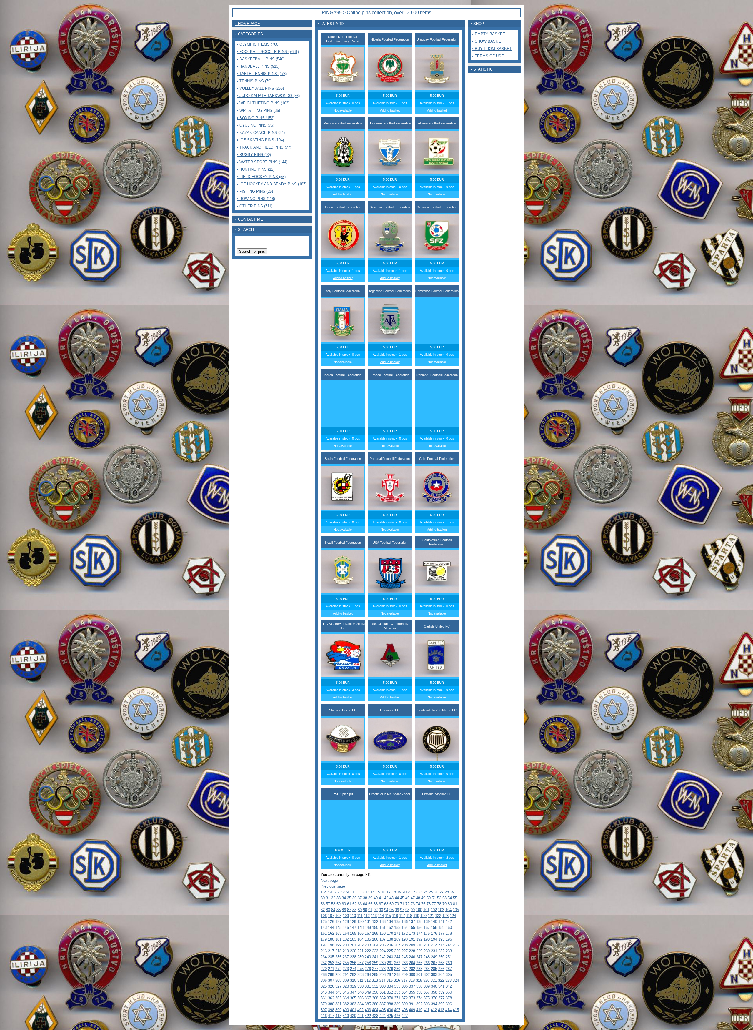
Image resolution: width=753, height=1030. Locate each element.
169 (382, 933)
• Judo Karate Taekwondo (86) (268, 96)
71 (402, 904)
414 (448, 1010)
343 (324, 992)
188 (390, 939)
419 (346, 1016)
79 (444, 904)
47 (413, 898)
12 (362, 892)
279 (390, 968)
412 (434, 1010)
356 (419, 992)
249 (434, 957)
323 (448, 980)
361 (324, 998)
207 (397, 945)
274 (353, 968)
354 (405, 992)
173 (412, 933)
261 (390, 963)
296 (382, 974)
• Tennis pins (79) (254, 81)
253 (331, 963)
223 (375, 951)
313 (375, 980)
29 (452, 892)
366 (360, 998)
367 (368, 998)
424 (382, 1016)
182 (346, 939)
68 (386, 904)
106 (324, 915)
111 (360, 915)
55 (455, 898)
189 (397, 939)
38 (365, 898)
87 (349, 910)
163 (338, 933)
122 (438, 915)
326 (331, 986)
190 (405, 939)
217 (331, 951)
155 (412, 927)
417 (331, 1016)
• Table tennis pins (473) (262, 73)
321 (434, 980)
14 (373, 892)
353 (397, 992)
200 (346, 945)
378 (449, 998)
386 (375, 1004)
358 (434, 992)
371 (397, 998)
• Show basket (487, 41)
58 (333, 904)
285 (434, 968)
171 (397, 933)
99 (413, 910)
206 (390, 945)
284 (427, 968)
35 (349, 898)
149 (368, 927)
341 (441, 986)
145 (338, 927)
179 (324, 939)
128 (346, 921)
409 (412, 1010)
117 (402, 915)
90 (365, 910)
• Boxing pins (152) (255, 118)
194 (434, 939)
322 (441, 980)
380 (331, 1004)
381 (338, 1004)
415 (456, 1010)
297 (390, 974)
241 (375, 957)
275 (360, 968)
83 (328, 910)
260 (382, 963)
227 (405, 951)
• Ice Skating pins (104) (260, 140)
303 (434, 974)
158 (434, 927)
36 (354, 898)
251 (449, 957)
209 (412, 945)
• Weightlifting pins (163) (263, 103)
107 (331, 915)
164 (346, 933)
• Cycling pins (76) (255, 125)
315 (390, 980)
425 (390, 1016)
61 (349, 904)
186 (375, 939)
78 (439, 904)
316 (397, 980)
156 (419, 927)
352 (390, 992)
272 (338, 968)
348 (360, 992)
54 (450, 898)
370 (390, 998)
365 (353, 998)
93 (381, 910)
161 (324, 933)
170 (390, 933)
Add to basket (390, 110)
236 (338, 957)
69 (391, 904)
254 (338, 963)
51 (434, 898)
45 (402, 898)
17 (389, 892)
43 (391, 898)
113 (374, 915)
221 (360, 951)
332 (375, 986)
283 (419, 968)
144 (331, 927)
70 (397, 904)
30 (323, 898)
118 (409, 915)
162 (331, 933)
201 (353, 945)
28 (447, 892)
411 (426, 1010)
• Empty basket (488, 34)
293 (360, 974)
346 (346, 992)
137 (412, 921)
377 (441, 998)
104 (448, 910)
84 (333, 910)
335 (397, 986)
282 (412, 968)
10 (352, 892)
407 (397, 1010)
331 (368, 986)
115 (388, 915)
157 (427, 927)
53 (444, 898)
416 (324, 1016)
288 (324, 974)
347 (353, 992)
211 (426, 945)
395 (441, 1004)
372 (405, 998)
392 (419, 1004)
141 (441, 921)
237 (346, 957)
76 (429, 904)
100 (419, 910)
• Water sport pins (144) (262, 162)
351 (382, 992)
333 (382, 986)
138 (419, 921)
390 (405, 1004)
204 (375, 945)
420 (353, 1016)
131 (368, 921)
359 (441, 992)
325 (324, 986)
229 (419, 951)
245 (405, 957)
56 (323, 904)
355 (412, 992)
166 (360, 933)
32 (333, 898)
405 (382, 1010)
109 (346, 915)
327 (338, 986)
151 (382, 927)
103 (441, 910)
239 (360, 957)
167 (368, 933)
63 (360, 904)
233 (449, 951)
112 (367, 915)
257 (360, 963)
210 (419, 945)
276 (368, 968)
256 (353, 963)
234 (324, 957)
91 (370, 910)
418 (338, 1016)
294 (368, 974)
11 (357, 892)
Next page (329, 880)
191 (412, 939)
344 (331, 992)
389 (397, 1004)
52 (439, 898)
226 (397, 951)
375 (427, 998)
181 (338, 939)
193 (427, 939)
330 (360, 986)
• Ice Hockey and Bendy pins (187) (271, 184)
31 (328, 898)
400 (346, 1010)
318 (412, 980)
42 (386, 898)
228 (412, 951)
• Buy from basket (492, 48)
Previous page (333, 886)
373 (412, 998)
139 (427, 921)
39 (370, 898)
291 (346, 974)
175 (427, 933)
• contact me (249, 219)
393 (427, 1004)
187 (382, 939)
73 (413, 904)
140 (434, 921)
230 (427, 951)
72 (407, 904)
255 (346, 963)
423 (375, 1016)
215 (456, 945)
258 (368, 963)
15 (378, 892)
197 (324, 945)
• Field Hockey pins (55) (261, 176)
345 (338, 992)
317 (404, 980)
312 (367, 980)
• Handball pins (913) (258, 66)
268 (441, 963)
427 (405, 1016)
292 (353, 974)
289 (331, 974)
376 (434, 998)
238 (353, 957)
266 (427, 963)
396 (449, 1004)
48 (418, 898)
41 (381, 898)
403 (368, 1010)
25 (431, 892)
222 (368, 951)
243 (390, 957)
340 (434, 986)
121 (431, 915)
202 (360, 945)
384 (360, 1004)
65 (370, 904)
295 (375, 974)
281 (405, 968)
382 (346, 1004)
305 (449, 974)
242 (382, 957)
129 (353, 921)
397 (324, 1010)
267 (434, 963)
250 (441, 957)
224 (382, 951)
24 (426, 892)
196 (449, 939)
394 (434, 1004)
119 (416, 915)
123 (445, 915)
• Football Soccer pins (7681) (268, 51)
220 (353, 951)
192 (419, 939)
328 (346, 986)
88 (354, 910)
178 (449, 933)
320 (426, 980)
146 (346, 927)
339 (427, 986)
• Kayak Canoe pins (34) (261, 132)
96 (397, 910)
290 (338, 974)
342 (449, 986)
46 (407, 898)
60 (344, 904)
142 (449, 921)
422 (368, 1016)
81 (455, 904)
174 (419, 933)
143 (324, 927)
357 (427, 992)
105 (456, 910)
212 (434, 945)
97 (402, 910)
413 (441, 1010)
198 (331, 945)
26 (436, 892)
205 (382, 945)
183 (353, 939)
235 (331, 957)
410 (419, 1010)
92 (376, 910)
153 (397, 927)
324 (456, 980)
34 (344, 898)
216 (324, 951)
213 (441, 945)
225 (390, 951)
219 (346, 951)
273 (346, 968)
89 (360, 910)
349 (368, 992)
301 (419, 974)
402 (360, 1010)
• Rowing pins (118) (256, 199)
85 (338, 910)
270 (324, 968)
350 (375, 992)
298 (397, 974)
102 (434, 910)
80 (450, 904)
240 (368, 957)
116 (395, 915)
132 (375, 921)
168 (375, 933)
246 (412, 957)
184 (360, 939)
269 (449, 963)
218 (338, 951)
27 (441, 892)
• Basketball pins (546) (260, 59)
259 (375, 963)
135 (397, 921)
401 (353, 1010)
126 (331, 921)
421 (360, 1016)
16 (383, 892)
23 (420, 892)
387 (382, 1004)
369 (382, 998)
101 (426, 910)
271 (331, 968)
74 (418, 904)
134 (390, 921)
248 (427, 957)
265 (419, 963)
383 (353, 1004)
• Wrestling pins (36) (258, 110)
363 (338, 998)
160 (449, 927)
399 (338, 1010)
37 (360, 898)
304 (441, 974)
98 (407, 910)
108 (338, 915)
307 (331, 980)
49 (423, 898)
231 (434, 951)
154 (405, 927)
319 (419, 980)
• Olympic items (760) (258, 44)
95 (391, 910)
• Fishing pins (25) (255, 191)
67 (381, 904)
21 (410, 892)
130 (360, 921)
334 (390, 986)
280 (397, 968)
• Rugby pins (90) (254, 154)
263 (405, 963)
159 (441, 927)
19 (399, 892)
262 (397, 963)
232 (441, 951)
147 (353, 927)
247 (419, 957)
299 (405, 974)
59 (338, 904)
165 (353, 933)
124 (453, 915)
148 (360, 927)
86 (344, 910)
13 (367, 892)
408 (405, 1010)
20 (404, 892)
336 (405, 986)
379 (324, 1004)
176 (434, 933)
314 (382, 980)
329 (353, 986)
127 (338, 921)
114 (381, 915)
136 (405, 921)
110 (353, 915)
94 (386, 910)
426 (397, 1016)
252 (324, 963)
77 (434, 904)
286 (441, 968)
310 (353, 980)
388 (390, 1004)
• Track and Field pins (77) (264, 147)
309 (346, 980)
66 (376, 904)
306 (324, 980)
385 (368, 1004)
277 (375, 968)
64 (365, 904)
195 (441, 939)
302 (427, 974)
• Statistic (482, 69)
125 (324, 921)
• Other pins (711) (254, 206)
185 (368, 939)
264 (412, 963)
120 (423, 915)
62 (354, 904)
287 (449, 968)
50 (429, 898)
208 (405, 945)
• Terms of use (488, 56)
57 (328, 904)
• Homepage (247, 23)
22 (415, 892)
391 (412, 1004)
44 (397, 898)
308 (338, 980)
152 (390, 927)
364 (346, 998)
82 (323, 910)
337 (412, 986)
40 (376, 898)
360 (449, 992)
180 (331, 939)
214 (448, 945)
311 (360, 980)
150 (375, 927)
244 (397, 957)
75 (423, 904)
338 (419, 986)
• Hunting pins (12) (255, 169)
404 (375, 1010)
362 (331, 998)
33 (338, 898)
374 (419, 998)
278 (382, 968)
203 (368, 945)
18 (394, 892)
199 (338, 945)
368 (375, 998)
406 (390, 1010)
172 (405, 933)
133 (382, 921)
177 (441, 933)
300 (412, 974)
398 (331, 1010)
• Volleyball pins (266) (260, 88)
